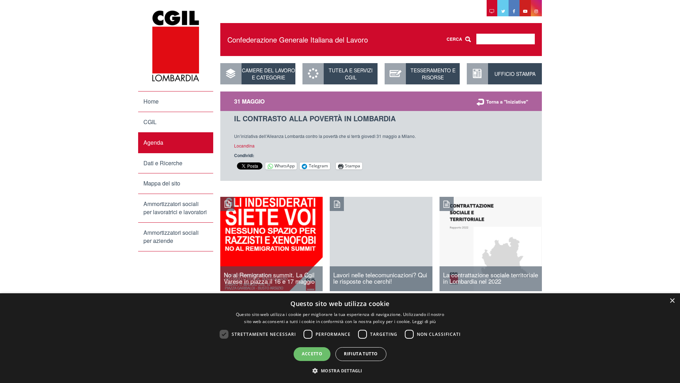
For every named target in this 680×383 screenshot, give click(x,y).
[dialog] (340, 338)
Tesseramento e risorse (432, 74)
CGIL (150, 122)
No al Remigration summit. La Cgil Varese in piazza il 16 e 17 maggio (269, 278)
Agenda (153, 142)
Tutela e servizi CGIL (351, 74)
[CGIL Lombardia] (175, 46)
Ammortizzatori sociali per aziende (171, 236)
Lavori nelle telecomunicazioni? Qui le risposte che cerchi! (380, 278)
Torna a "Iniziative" (507, 101)
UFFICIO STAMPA (515, 73)
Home (151, 101)
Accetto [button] (312, 354)
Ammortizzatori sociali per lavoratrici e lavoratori (175, 208)
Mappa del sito (161, 183)
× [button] (672, 301)
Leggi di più (424, 321)
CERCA (454, 39)
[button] (340, 370)
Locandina (245, 146)
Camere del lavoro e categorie (268, 74)
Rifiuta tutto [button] (361, 354)
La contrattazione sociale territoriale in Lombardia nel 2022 (490, 278)
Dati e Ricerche (162, 163)
